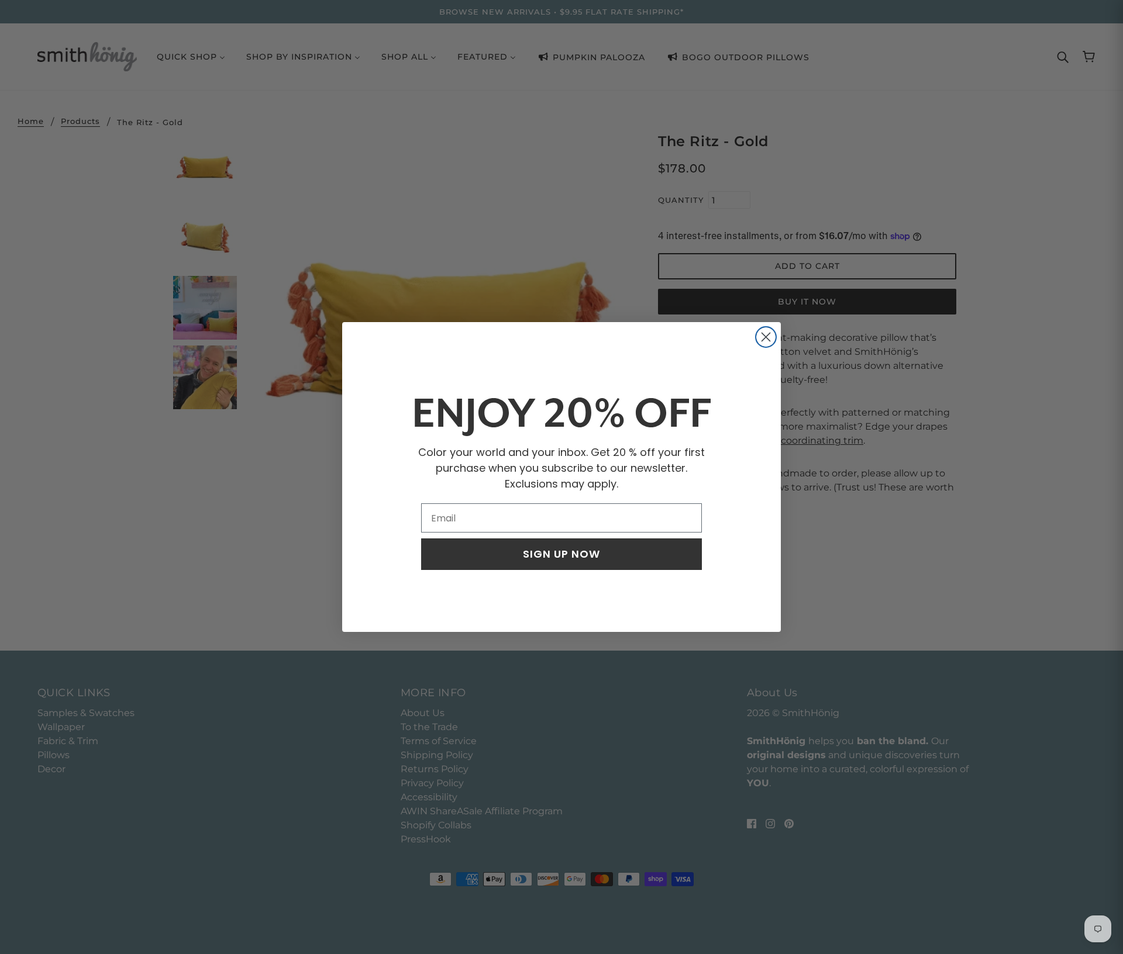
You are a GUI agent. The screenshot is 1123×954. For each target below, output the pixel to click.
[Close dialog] (766, 337)
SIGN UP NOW (561, 554)
